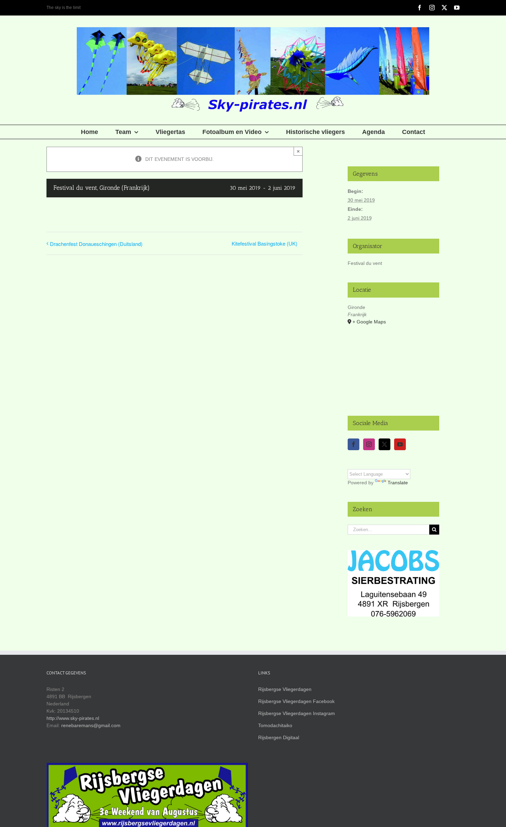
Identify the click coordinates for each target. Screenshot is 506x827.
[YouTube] (400, 444)
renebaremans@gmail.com (90, 725)
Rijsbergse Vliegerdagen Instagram (296, 713)
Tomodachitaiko (275, 725)
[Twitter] (384, 444)
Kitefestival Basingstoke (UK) (264, 243)
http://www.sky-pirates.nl (72, 718)
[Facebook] (353, 444)
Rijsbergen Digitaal (278, 737)
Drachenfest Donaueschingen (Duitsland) (96, 243)
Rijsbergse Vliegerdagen (285, 689)
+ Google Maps (369, 321)
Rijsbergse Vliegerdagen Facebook (296, 701)
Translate (398, 482)
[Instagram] (369, 444)
